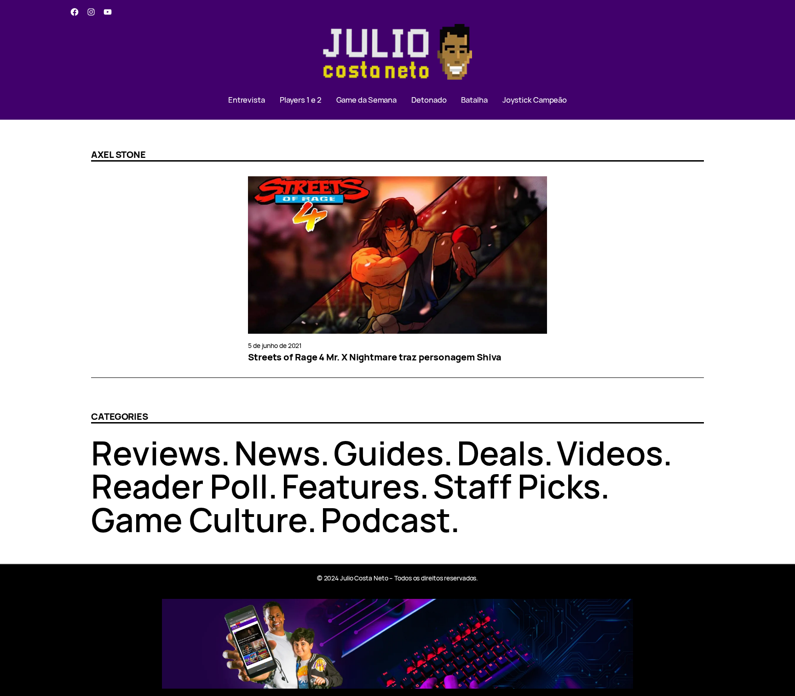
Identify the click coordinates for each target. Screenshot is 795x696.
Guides (389, 452)
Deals (500, 452)
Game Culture (199, 519)
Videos (609, 452)
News (277, 452)
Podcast (385, 519)
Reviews (156, 452)
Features (351, 486)
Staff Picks (516, 486)
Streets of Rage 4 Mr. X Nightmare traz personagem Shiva (374, 357)
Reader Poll (179, 486)
